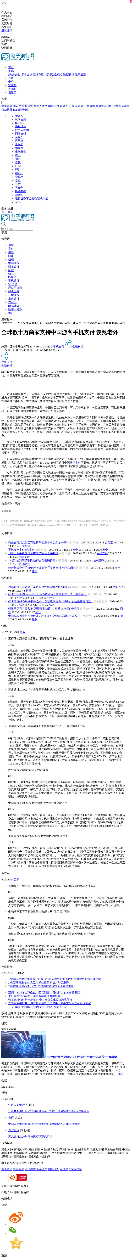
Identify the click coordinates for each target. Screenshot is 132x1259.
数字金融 (6, 106)
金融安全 (101, 106)
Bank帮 (17, 109)
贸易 (21, 605)
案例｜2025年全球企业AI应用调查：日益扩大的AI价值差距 (44, 992)
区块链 (73, 106)
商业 (38, 612)
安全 (75, 549)
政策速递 (80, 74)
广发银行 (13, 295)
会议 (29, 74)
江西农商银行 (16, 1104)
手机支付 (58, 346)
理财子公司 (15, 287)
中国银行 (13, 263)
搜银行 (12, 92)
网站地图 (53, 1169)
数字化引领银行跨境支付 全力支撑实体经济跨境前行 (40, 999)
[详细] (120, 1074)
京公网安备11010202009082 (74, 1185)
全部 (25, 109)
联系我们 (18, 1169)
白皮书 (12, 255)
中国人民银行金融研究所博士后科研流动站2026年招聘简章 (44, 1123)
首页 (11, 67)
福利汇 (49, 74)
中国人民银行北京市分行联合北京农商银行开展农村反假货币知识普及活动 (55, 978)
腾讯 (115, 587)
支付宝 (109, 542)
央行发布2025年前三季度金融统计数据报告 (34, 996)
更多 (22, 632)
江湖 (35, 74)
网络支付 (53, 106)
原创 (11, 74)
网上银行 (13, 266)
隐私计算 (27, 106)
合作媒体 (30, 1169)
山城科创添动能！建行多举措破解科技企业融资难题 (42, 986)
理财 (42, 74)
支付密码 (99, 560)
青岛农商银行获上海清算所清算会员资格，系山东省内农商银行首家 (49, 1003)
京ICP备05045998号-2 (42, 1185)
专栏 (11, 81)
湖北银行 (13, 1130)
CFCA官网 (75, 1169)
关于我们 (6, 1169)
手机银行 (13, 280)
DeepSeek (20, 123)
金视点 (58, 74)
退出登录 (6, 30)
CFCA (12, 273)
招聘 (23, 74)
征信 (11, 270)
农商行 (12, 302)
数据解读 (68, 74)
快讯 (17, 74)
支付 (11, 248)
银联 (11, 252)
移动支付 (75, 462)
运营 (21, 597)
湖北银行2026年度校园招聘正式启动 (30, 1136)
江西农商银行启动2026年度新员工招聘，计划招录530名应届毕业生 (48, 1111)
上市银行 (13, 298)
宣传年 (12, 85)
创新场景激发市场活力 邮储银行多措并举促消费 (39, 982)
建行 (117, 567)
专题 (11, 78)
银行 (11, 313)
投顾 (11, 259)
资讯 (11, 70)
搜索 (4, 98)
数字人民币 (40, 106)
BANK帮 (20, 191)
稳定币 (17, 106)
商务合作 (41, 1169)
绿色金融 (13, 291)
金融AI (64, 106)
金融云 (82, 106)
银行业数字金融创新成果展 (31, 198)
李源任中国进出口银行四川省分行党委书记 (41, 1006)
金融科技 (77, 346)
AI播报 (12, 88)
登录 (4, 3)
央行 (11, 1117)
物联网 (91, 106)
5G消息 (12, 284)
